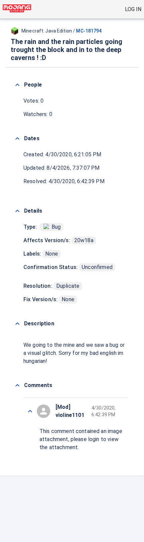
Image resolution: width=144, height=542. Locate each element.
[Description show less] (17, 323)
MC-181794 (88, 31)
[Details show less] (17, 211)
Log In (133, 9)
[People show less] (17, 85)
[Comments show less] (17, 385)
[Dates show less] (17, 138)
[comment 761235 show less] (30, 411)
